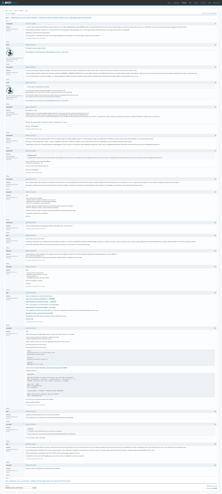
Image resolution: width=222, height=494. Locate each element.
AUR (209, 2)
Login (26, 10)
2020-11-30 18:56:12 (31, 444)
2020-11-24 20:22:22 (31, 328)
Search (16, 10)
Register (21, 10)
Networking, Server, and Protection (24, 18)
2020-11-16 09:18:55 (31, 107)
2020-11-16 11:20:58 (31, 151)
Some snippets (35, 126)
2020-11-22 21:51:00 (31, 251)
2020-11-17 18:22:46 (31, 192)
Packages (176, 2)
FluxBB (215, 488)
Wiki (190, 2)
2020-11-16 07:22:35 (31, 82)
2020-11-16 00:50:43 (31, 67)
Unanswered (213, 13)
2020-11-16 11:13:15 (31, 135)
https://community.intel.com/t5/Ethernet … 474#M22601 (40, 299)
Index (6, 10)
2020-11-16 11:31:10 (31, 179)
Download (216, 2)
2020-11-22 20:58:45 (31, 235)
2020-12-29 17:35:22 (31, 465)
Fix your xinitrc (65, 52)
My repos (28, 126)
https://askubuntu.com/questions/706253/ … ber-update (40, 307)
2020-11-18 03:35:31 (31, 222)
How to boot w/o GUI (40, 52)
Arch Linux (9, 2)
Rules (10, 10)
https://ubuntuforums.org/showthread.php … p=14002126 (41, 301)
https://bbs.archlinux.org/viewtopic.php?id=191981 (39, 313)
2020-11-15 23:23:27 (31, 45)
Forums (184, 2)
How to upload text (30, 52)
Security (203, 2)
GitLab (196, 2)
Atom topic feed (213, 486)
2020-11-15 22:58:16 (31, 23)
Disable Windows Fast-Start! (53, 52)
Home (169, 2)
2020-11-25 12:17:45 (31, 411)
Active (208, 13)
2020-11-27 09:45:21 (31, 424)
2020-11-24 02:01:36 (31, 292)
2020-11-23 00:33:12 (31, 266)
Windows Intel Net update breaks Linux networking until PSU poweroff (65, 18)
